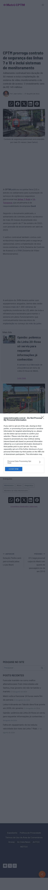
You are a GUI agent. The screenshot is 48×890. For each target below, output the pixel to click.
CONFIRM (14, 469)
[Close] (43, 418)
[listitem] (24, 462)
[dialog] (24, 445)
